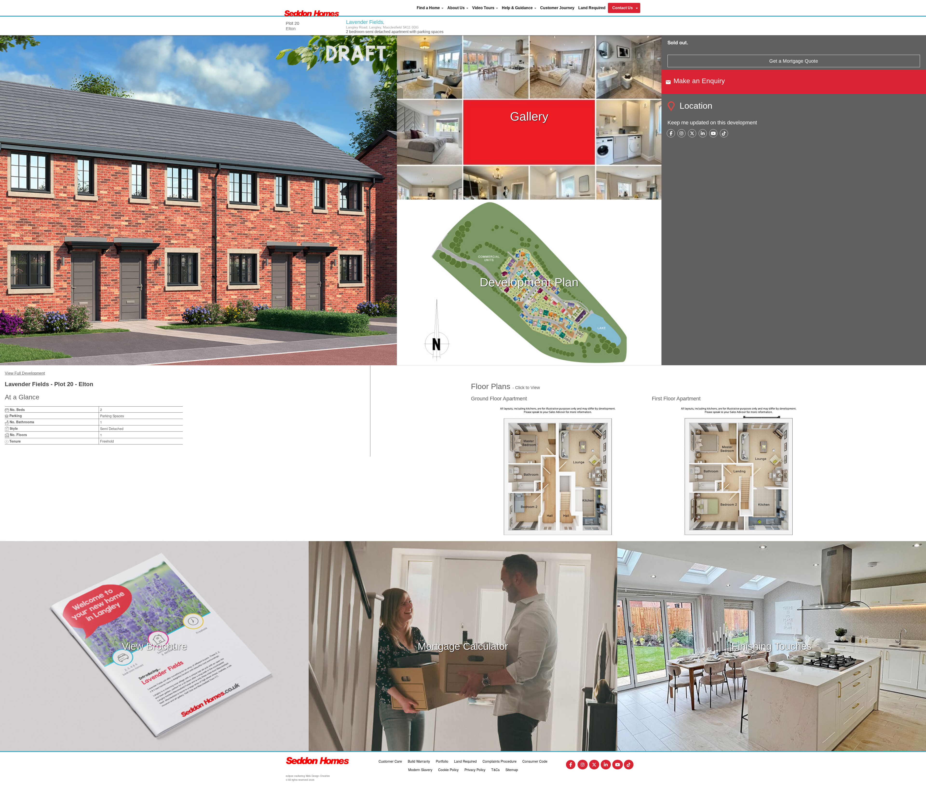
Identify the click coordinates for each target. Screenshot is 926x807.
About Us (456, 8)
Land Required (592, 8)
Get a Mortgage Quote (793, 61)
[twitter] (692, 134)
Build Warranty (419, 761)
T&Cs (495, 769)
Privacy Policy (474, 769)
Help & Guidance (517, 8)
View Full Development (25, 373)
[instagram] (681, 134)
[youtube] (713, 134)
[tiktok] (724, 134)
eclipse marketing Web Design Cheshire (308, 776)
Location (694, 106)
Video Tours (483, 8)
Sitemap (511, 769)
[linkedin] (703, 134)
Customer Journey (557, 8)
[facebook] (671, 134)
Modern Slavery (420, 769)
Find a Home (428, 8)
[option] (198, 199)
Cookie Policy (448, 769)
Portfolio (442, 761)
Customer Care (390, 761)
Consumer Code (534, 761)
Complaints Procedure (500, 761)
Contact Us (622, 8)
